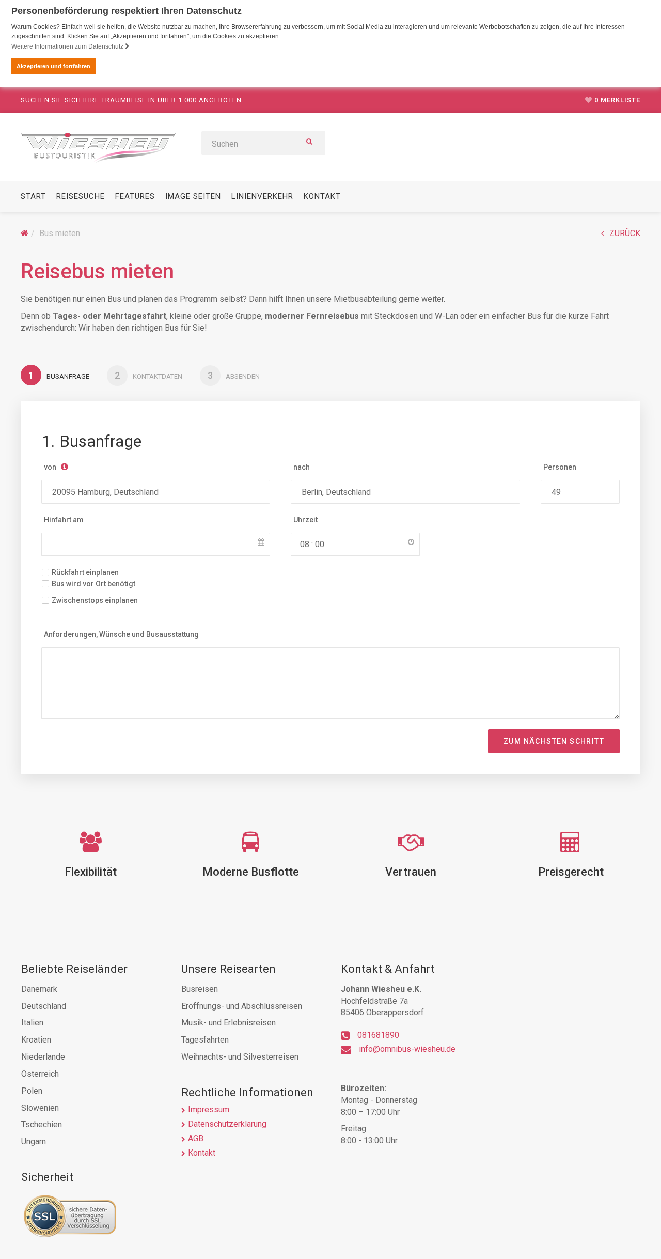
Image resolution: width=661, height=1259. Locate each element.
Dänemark (39, 989)
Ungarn (33, 1141)
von (50, 467)
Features (135, 196)
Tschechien (41, 1124)
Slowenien (40, 1108)
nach (301, 467)
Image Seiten (193, 196)
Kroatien (36, 1040)
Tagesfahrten (205, 1040)
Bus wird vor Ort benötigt (93, 584)
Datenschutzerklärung (227, 1124)
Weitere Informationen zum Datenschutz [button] (68, 46)
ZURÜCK (624, 233)
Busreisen (199, 989)
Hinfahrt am (64, 520)
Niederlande (43, 1057)
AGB (195, 1138)
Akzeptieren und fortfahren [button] (53, 66)
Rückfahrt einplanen (85, 572)
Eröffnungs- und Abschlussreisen (241, 1006)
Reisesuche (80, 196)
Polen (31, 1091)
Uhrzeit (305, 520)
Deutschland (43, 1006)
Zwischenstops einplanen (95, 600)
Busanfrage (58, 375)
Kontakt (322, 196)
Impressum (208, 1109)
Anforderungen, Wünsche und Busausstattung (121, 634)
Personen (559, 467)
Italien (32, 1023)
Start (33, 196)
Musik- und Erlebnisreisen (228, 1023)
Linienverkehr (262, 196)
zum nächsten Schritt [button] (553, 741)
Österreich (40, 1074)
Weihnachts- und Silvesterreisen (239, 1057)
